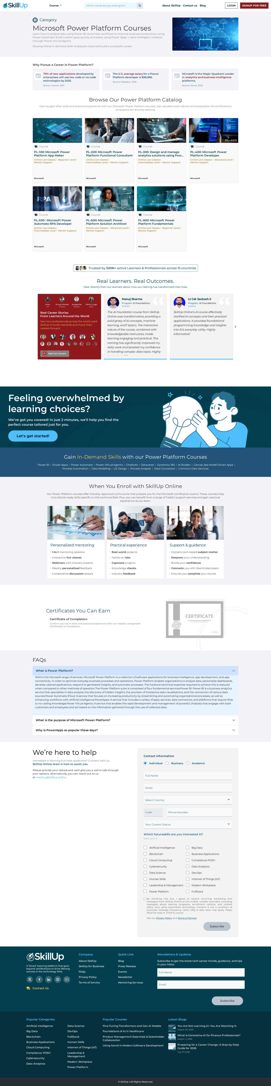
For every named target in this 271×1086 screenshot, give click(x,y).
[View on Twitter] (29, 979)
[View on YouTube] (66, 979)
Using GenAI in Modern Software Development (133, 1045)
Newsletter (125, 977)
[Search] (140, 6)
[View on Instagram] (57, 979)
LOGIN (231, 5)
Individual (156, 763)
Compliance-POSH (203, 860)
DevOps (197, 872)
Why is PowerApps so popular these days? (67, 730)
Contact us (190, 5)
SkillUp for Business (91, 966)
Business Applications (205, 854)
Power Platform (159, 891)
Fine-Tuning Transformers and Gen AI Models (132, 1025)
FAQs (82, 971)
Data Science (157, 872)
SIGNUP (254, 5)
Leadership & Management (166, 885)
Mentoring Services (130, 982)
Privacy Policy (164, 918)
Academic (198, 763)
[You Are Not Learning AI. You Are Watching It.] (206, 1028)
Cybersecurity (158, 866)
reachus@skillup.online (50, 777)
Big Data (197, 847)
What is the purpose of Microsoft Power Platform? (73, 720)
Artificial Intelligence (162, 847)
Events (122, 971)
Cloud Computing (160, 860)
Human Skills (157, 879)
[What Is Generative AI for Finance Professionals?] (206, 1037)
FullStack (197, 891)
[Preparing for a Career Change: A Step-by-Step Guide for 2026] (206, 1048)
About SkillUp (171, 5)
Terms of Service (187, 918)
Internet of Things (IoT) (206, 879)
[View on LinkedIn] (48, 979)
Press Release (127, 966)
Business (177, 763)
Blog (203, 5)
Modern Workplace (204, 885)
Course (54, 5)
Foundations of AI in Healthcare (123, 1031)
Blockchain (156, 854)
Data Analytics (201, 866)
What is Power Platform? (54, 670)
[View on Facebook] (39, 979)
